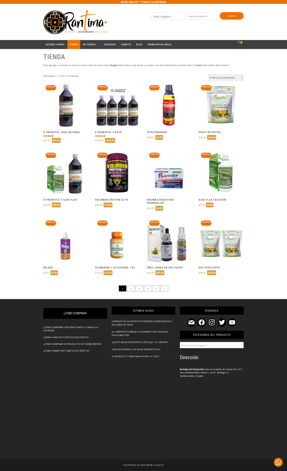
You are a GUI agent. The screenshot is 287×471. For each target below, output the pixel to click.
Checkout (110, 44)
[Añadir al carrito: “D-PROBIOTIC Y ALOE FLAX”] (65, 173)
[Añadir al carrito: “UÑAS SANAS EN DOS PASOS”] (168, 240)
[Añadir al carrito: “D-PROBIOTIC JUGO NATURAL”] (65, 105)
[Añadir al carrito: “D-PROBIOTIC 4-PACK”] (117, 105)
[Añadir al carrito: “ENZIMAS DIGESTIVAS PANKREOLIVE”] (168, 173)
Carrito (126, 44)
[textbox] (212, 345)
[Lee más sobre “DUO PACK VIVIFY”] (220, 240)
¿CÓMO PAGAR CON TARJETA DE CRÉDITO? (66, 350)
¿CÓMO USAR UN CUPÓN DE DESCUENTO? (66, 337)
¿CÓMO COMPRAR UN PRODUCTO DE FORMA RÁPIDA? (72, 343)
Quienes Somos (55, 44)
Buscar (231, 15)
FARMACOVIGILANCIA (160, 44)
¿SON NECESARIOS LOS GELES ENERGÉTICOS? (136, 349)
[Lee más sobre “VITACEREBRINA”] (168, 105)
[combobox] (212, 345)
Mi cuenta (89, 44)
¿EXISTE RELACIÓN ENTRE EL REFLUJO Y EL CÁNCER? (140, 342)
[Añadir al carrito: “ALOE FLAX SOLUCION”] (220, 173)
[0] (239, 42)
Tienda (74, 44)
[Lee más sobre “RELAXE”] (65, 240)
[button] (278, 462)
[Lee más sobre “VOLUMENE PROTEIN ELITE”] (117, 173)
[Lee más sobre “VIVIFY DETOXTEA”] (220, 105)
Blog (139, 44)
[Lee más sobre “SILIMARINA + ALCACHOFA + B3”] (117, 240)
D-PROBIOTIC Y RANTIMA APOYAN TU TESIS (135, 356)
